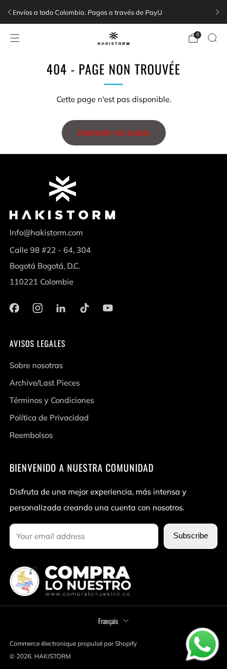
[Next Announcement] (217, 12)
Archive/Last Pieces (45, 383)
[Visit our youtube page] (107, 307)
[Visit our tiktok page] (84, 307)
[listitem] (111, 12)
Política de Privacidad (49, 418)
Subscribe (190, 535)
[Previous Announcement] (9, 12)
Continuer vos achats (114, 132)
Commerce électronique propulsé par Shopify (73, 643)
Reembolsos (31, 435)
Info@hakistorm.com (46, 232)
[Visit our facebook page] (14, 307)
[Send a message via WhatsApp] (202, 644)
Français (108, 621)
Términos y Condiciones (52, 400)
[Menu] (15, 38)
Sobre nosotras (36, 365)
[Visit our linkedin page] (60, 307)
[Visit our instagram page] (37, 307)
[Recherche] (212, 37)
